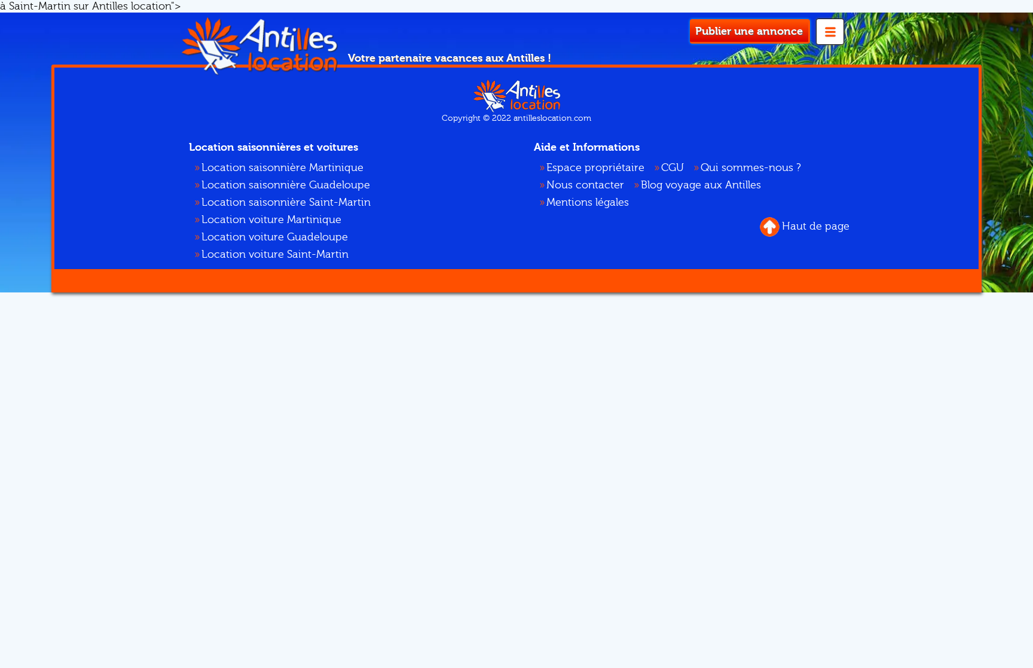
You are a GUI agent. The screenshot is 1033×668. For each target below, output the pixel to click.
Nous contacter (585, 185)
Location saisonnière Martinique (282, 167)
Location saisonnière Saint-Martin (286, 202)
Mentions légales (587, 202)
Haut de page (815, 226)
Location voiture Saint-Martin (275, 254)
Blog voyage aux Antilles (701, 185)
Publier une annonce (749, 31)
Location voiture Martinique (271, 219)
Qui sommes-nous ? (751, 167)
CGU (672, 167)
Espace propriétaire (595, 167)
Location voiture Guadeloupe (274, 237)
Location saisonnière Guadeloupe (285, 185)
